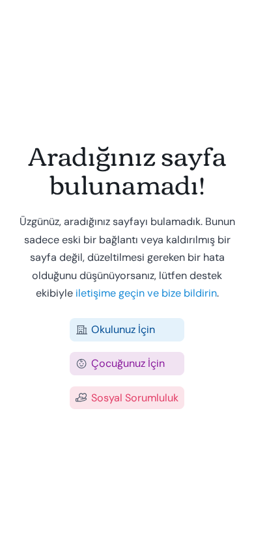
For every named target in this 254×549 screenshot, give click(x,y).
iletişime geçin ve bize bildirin (146, 293)
